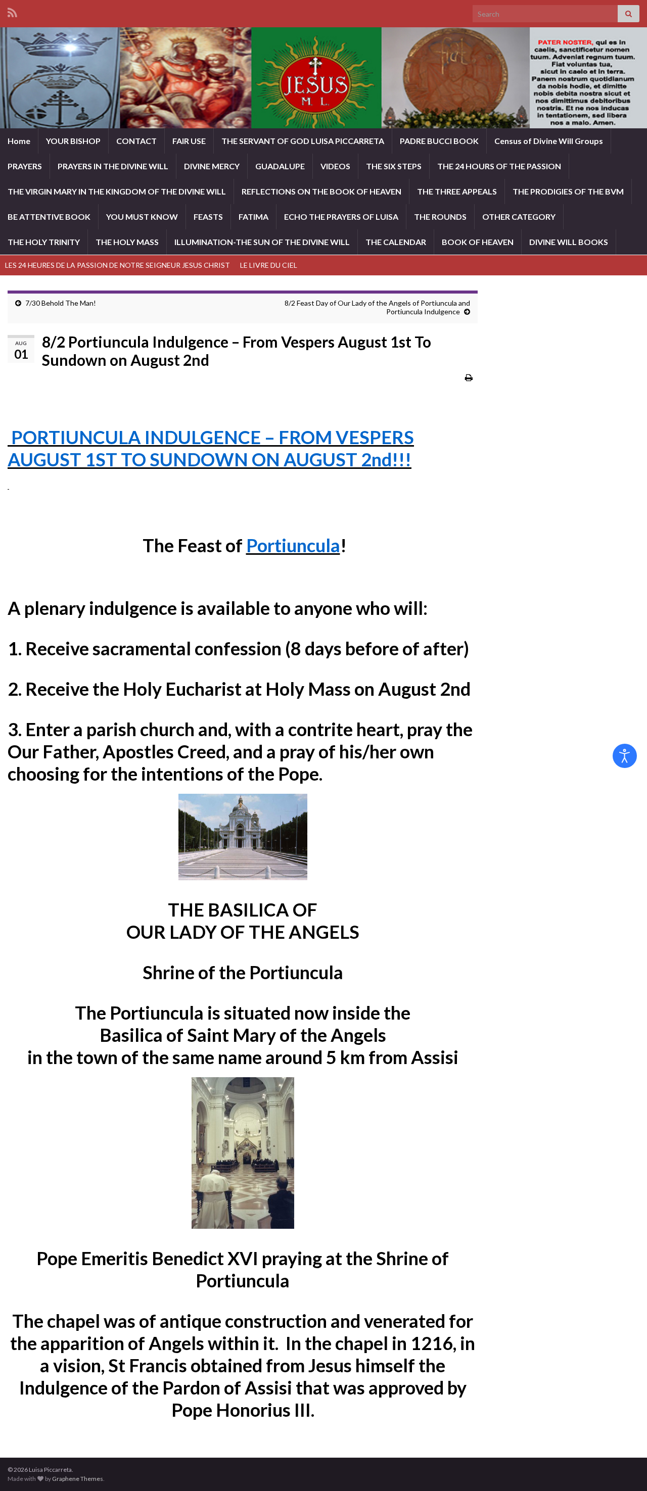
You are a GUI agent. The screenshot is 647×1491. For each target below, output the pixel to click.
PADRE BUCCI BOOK (439, 141)
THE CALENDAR (395, 242)
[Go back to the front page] (323, 77)
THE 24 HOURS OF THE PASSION (499, 166)
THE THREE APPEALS (457, 191)
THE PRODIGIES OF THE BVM (568, 191)
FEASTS (208, 216)
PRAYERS (25, 166)
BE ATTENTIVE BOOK (49, 216)
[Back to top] (624, 1468)
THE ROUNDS (440, 216)
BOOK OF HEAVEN (478, 242)
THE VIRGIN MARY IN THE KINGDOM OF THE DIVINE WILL (117, 191)
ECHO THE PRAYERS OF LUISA (341, 216)
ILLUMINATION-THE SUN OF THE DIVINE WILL (262, 242)
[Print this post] (469, 377)
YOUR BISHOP (73, 141)
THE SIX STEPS (394, 166)
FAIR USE (189, 141)
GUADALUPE (280, 166)
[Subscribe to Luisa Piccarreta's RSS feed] (12, 11)
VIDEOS (335, 166)
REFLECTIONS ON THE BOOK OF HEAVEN (321, 191)
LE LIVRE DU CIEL (268, 265)
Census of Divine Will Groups (548, 141)
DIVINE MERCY (212, 166)
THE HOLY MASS (127, 242)
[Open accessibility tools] (625, 756)
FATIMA (253, 216)
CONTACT (136, 141)
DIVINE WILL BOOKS (568, 242)
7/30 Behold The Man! (60, 303)
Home (19, 141)
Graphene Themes (77, 1478)
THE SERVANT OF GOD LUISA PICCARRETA (302, 141)
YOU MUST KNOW (142, 216)
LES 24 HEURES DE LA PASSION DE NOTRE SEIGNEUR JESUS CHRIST (117, 265)
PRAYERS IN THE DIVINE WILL (113, 166)
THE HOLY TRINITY (44, 242)
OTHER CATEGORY (519, 216)
